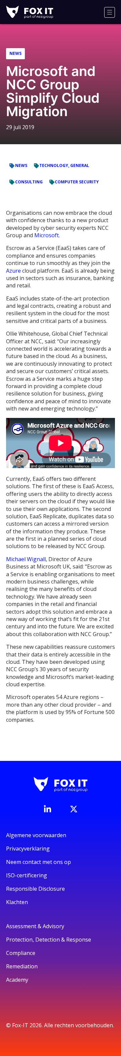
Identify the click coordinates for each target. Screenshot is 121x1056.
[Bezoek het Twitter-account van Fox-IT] (73, 809)
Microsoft (46, 235)
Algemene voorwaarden (36, 835)
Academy (17, 979)
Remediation (22, 966)
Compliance (20, 953)
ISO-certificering (26, 875)
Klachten (17, 902)
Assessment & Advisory (35, 926)
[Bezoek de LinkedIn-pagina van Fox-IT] (47, 808)
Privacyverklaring (28, 848)
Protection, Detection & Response (48, 939)
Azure (13, 270)
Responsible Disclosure (35, 888)
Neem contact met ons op (38, 862)
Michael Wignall (26, 559)
